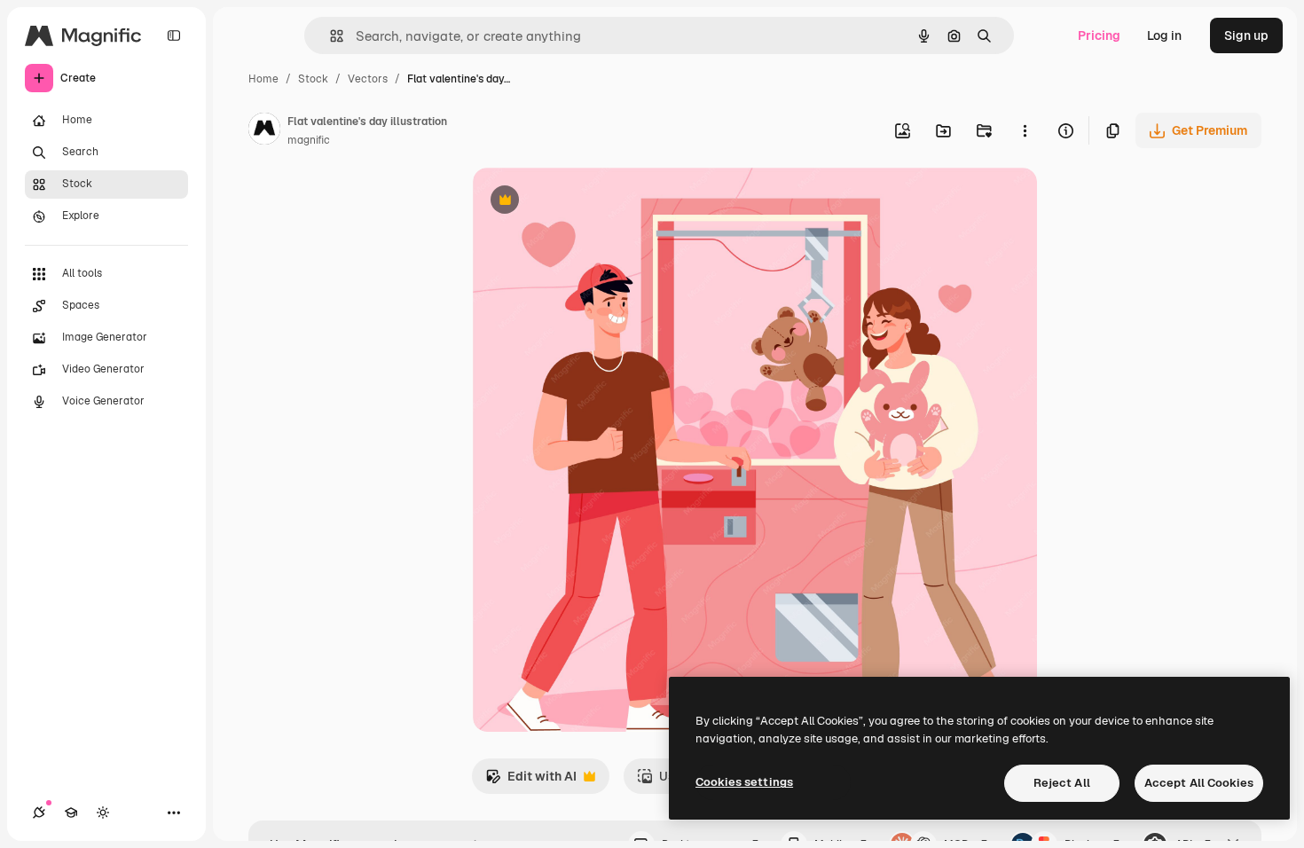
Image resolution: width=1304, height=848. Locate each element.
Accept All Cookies (1198, 782)
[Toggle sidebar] (174, 35)
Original (586, 201)
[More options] (1024, 130)
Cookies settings (744, 781)
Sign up (1246, 35)
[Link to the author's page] (264, 131)
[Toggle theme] (103, 812)
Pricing (1099, 35)
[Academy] (71, 812)
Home (263, 79)
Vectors (368, 79)
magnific (308, 140)
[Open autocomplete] (329, 36)
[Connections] (39, 812)
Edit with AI (531, 781)
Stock (313, 79)
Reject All (1061, 782)
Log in (1164, 35)
